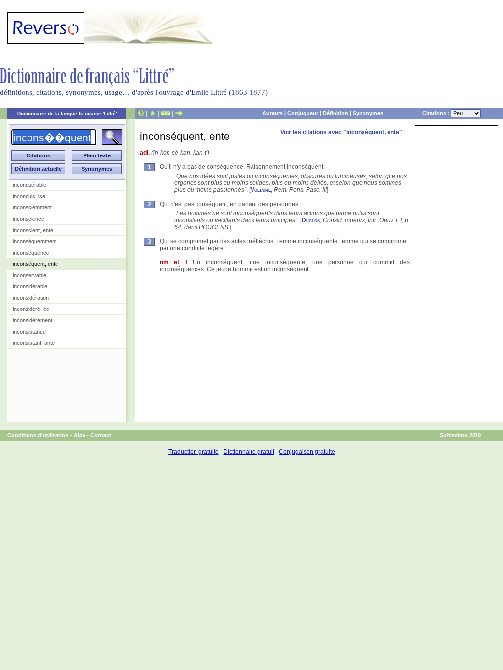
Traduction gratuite (193, 451)
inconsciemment (32, 207)
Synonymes (368, 113)
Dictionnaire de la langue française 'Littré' (67, 113)
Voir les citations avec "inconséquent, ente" (341, 132)
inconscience (28, 219)
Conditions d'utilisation (38, 435)
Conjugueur (302, 113)
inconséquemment (34, 241)
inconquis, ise (29, 196)
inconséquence (31, 253)
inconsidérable (30, 286)
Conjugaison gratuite (307, 451)
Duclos (311, 220)
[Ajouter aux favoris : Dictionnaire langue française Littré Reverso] (152, 113)
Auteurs (272, 113)
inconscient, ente (33, 230)
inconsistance (29, 332)
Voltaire (261, 189)
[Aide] (141, 113)
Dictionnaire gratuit (249, 451)
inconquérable (29, 185)
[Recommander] (179, 113)
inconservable (29, 275)
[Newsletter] (165, 113)
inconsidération (31, 298)
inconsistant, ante (34, 343)
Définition (335, 113)
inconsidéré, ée (31, 309)
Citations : (436, 113)
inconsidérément (32, 320)
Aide (79, 435)
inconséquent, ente (35, 264)
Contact (100, 435)
